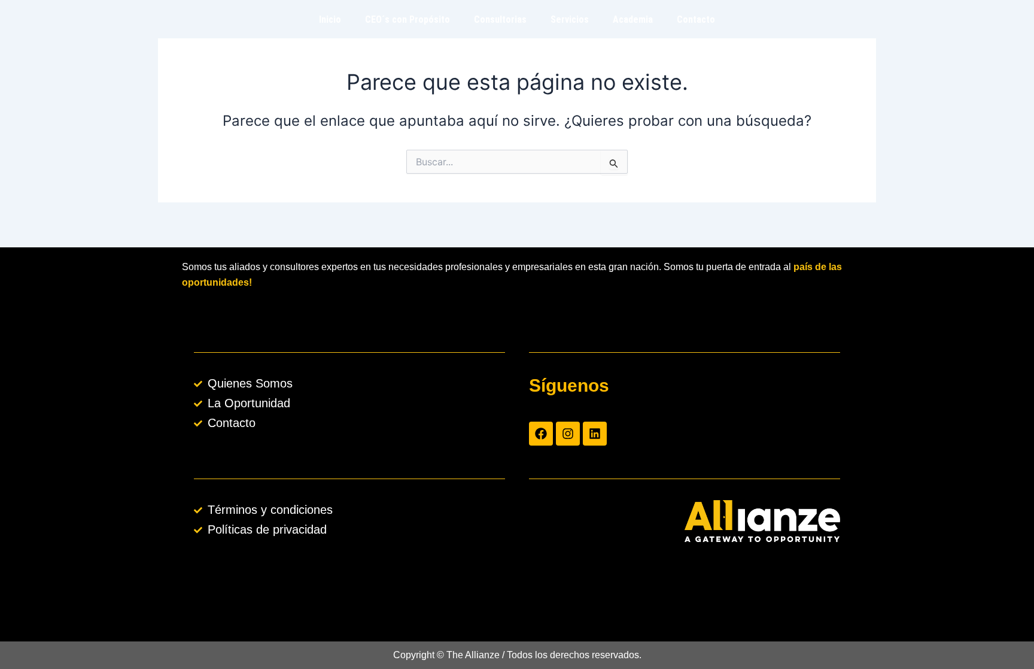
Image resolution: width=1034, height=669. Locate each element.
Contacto (696, 19)
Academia (633, 19)
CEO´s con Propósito (407, 19)
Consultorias (500, 19)
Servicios (570, 19)
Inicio (330, 19)
